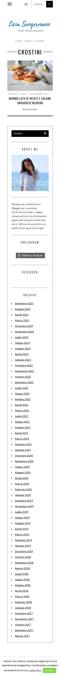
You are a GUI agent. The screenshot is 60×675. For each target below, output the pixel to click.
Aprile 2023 (21, 354)
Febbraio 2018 (23, 602)
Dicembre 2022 (24, 365)
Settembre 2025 (24, 303)
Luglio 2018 (21, 573)
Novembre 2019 (24, 506)
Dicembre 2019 (24, 500)
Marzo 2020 (22, 483)
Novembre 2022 (24, 371)
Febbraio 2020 (23, 489)
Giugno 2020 (22, 466)
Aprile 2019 (21, 528)
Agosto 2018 (22, 568)
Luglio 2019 (21, 511)
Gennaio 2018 (23, 607)
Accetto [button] (49, 670)
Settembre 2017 (24, 630)
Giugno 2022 (22, 393)
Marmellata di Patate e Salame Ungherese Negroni (30, 100)
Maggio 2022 (22, 399)
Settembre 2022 (24, 382)
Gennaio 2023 (23, 359)
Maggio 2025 (22, 309)
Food (23, 93)
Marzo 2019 (22, 534)
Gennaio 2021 (23, 449)
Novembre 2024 (24, 331)
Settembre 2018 (24, 562)
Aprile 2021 (21, 433)
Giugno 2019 (22, 517)
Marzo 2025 (22, 320)
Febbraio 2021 (23, 444)
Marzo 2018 (22, 596)
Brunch (13, 93)
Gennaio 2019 (23, 545)
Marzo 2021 (22, 438)
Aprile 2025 (21, 314)
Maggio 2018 (22, 585)
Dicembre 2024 (24, 325)
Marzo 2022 (22, 410)
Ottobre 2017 (23, 624)
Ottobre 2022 (23, 376)
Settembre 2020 (24, 461)
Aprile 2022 (21, 404)
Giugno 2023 (22, 342)
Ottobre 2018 (23, 556)
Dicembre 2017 (24, 613)
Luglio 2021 (21, 416)
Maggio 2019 (22, 523)
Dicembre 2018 (24, 551)
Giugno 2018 (22, 579)
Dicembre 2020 (24, 455)
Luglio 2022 (21, 387)
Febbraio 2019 (23, 540)
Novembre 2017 (24, 618)
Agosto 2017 (22, 635)
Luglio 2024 (21, 337)
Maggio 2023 (22, 348)
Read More (30, 110)
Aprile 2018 (21, 590)
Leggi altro (35, 670)
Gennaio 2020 (23, 495)
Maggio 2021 (22, 427)
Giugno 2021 (22, 421)
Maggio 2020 (22, 472)
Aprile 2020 (21, 478)
